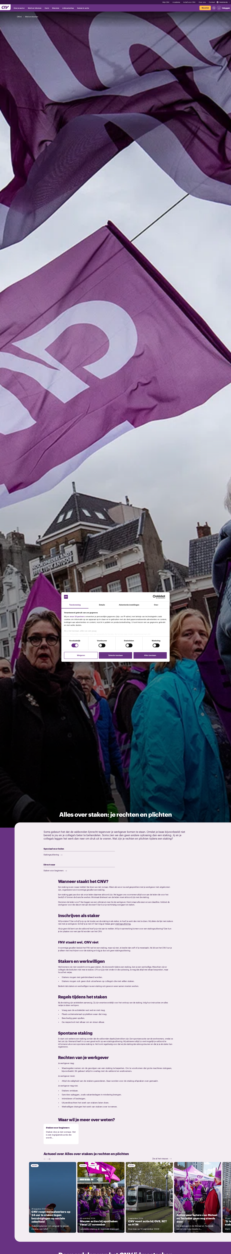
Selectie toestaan (115, 655)
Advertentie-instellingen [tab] (129, 605)
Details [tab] (102, 605)
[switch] (102, 645)
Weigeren (81, 655)
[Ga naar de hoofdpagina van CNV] (5, 7)
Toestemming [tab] (75, 605)
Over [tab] (156, 605)
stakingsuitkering (123, 923)
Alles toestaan (150, 655)
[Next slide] (49, 1159)
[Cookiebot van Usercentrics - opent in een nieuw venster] (156, 597)
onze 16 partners (77, 616)
